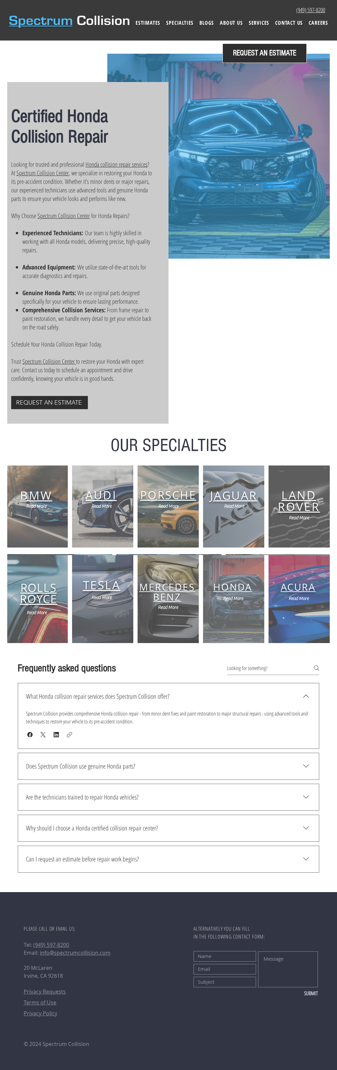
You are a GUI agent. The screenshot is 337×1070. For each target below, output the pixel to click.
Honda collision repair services (116, 164)
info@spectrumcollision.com (75, 952)
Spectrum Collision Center (42, 173)
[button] (180, 22)
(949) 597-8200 (51, 944)
